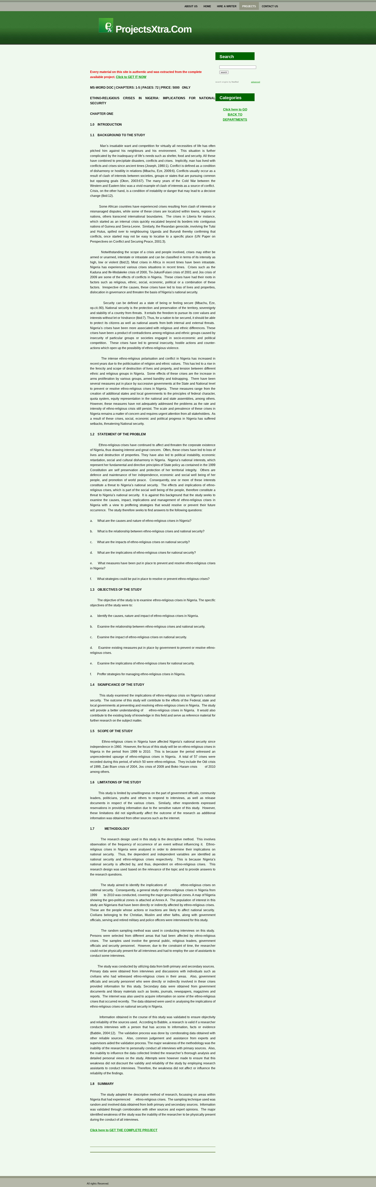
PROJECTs (249, 6)
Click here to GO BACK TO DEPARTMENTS (235, 114)
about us (191, 6)
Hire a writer (226, 6)
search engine (221, 82)
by (233, 82)
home (207, 6)
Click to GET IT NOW (131, 77)
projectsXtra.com (152, 29)
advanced (255, 82)
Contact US (270, 6)
